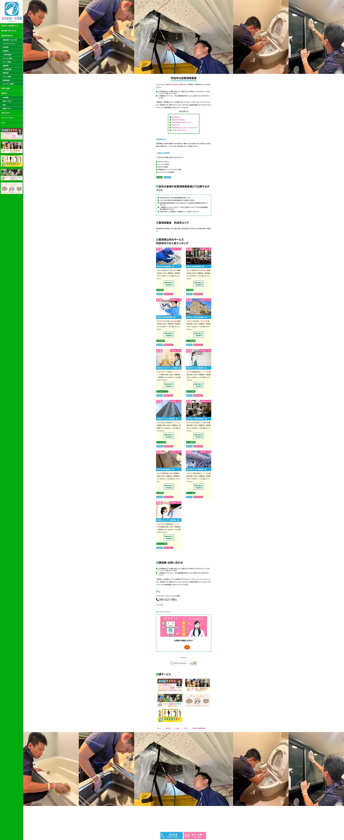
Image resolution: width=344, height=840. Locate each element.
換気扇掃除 (173, 321)
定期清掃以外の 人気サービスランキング (184, 127)
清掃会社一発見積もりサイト (10, 26)
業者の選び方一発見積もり (168, 283)
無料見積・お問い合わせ (8, 31)
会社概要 (5, 97)
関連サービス (7, 108)
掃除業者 (168, 728)
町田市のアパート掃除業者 (196, 469)
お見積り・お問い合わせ (179, 130)
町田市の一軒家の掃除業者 (196, 317)
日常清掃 (175, 270)
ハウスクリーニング (163, 391)
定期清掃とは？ (176, 117)
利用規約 (161, 605)
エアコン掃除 (205, 372)
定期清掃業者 (175, 84)
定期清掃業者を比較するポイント (182, 122)
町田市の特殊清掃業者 (165, 469)
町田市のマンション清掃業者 (166, 419)
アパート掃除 (205, 473)
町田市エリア (176, 125)
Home (159, 728)
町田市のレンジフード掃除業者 (167, 520)
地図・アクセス (7, 101)
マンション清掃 (162, 442)
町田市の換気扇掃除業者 (165, 317)
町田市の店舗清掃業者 (194, 266)
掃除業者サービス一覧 (10, 40)
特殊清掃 (172, 473)
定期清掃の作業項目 (178, 120)
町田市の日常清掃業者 (165, 266)
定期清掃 (168, 177)
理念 (4, 105)
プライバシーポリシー (8, 118)
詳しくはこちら (169, 294)
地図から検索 (5, 88)
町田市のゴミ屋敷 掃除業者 (196, 419)
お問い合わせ (5, 113)
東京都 (177, 728)
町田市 (158, 84)
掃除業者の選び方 (7, 35)
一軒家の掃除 (203, 321)
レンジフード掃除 (163, 544)
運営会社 (4, 93)
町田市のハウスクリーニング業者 (168, 368)
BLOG (3, 123)
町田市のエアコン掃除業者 (196, 368)
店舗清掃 (204, 270)
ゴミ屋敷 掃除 (204, 422)
